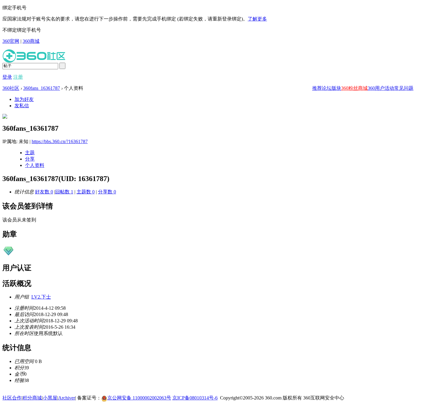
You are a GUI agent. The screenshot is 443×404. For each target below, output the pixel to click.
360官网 (10, 41)
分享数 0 (107, 191)
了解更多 (257, 18)
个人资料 (34, 165)
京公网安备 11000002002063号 (139, 397)
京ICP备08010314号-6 (195, 397)
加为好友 (24, 99)
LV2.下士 (41, 296)
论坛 (326, 88)
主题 (30, 152)
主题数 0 (86, 191)
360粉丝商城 (354, 88)
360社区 (10, 88)
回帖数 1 (64, 191)
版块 (336, 88)
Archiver (66, 397)
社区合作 (12, 397)
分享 (30, 158)
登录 (7, 77)
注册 (18, 77)
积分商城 (32, 397)
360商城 (31, 41)
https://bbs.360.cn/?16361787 (60, 141)
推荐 (317, 88)
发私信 (21, 105)
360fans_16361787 (41, 88)
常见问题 (403, 88)
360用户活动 (381, 88)
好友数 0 (44, 191)
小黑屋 (50, 397)
